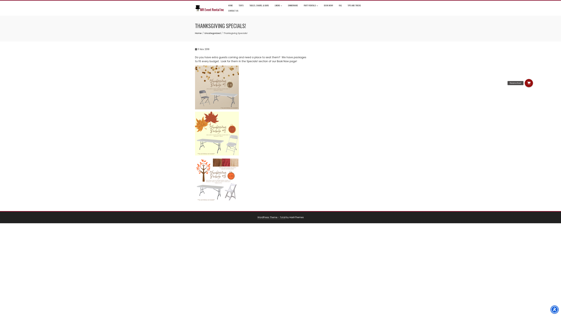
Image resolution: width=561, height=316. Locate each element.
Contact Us (233, 10)
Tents (241, 5)
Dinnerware (293, 5)
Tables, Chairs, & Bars (259, 5)
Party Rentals (310, 5)
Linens (277, 5)
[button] (529, 83)
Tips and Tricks (354, 5)
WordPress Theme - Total (271, 217)
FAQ (340, 5)
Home (230, 5)
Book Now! (328, 5)
